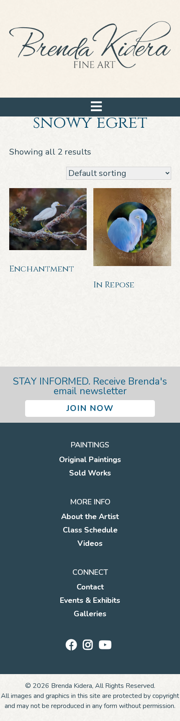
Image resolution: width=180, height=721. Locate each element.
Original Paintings (90, 460)
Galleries (90, 614)
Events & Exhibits (90, 600)
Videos (90, 543)
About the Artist (90, 517)
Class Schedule (90, 530)
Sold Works (90, 473)
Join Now (90, 408)
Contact (90, 587)
